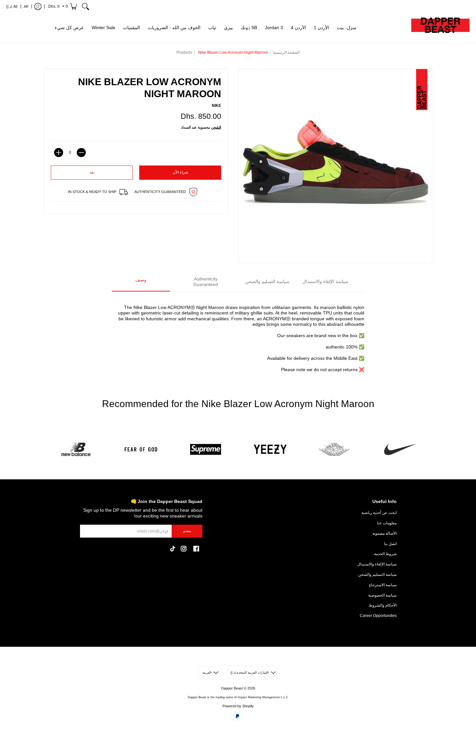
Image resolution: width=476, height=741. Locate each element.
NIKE (216, 105)
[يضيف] (58, 152)
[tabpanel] (238, 335)
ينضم (187, 531)
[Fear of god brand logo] (141, 449)
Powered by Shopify (238, 706)
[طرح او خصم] (81, 152)
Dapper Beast (232, 688)
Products (184, 52)
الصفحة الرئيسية (286, 52)
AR (26, 6)
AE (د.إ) (12, 6)
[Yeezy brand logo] (270, 449)
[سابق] (119, 282)
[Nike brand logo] (400, 449)
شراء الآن (180, 172)
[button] (62, 6)
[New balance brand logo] (76, 449)
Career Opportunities (378, 615)
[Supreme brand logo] (205, 449)
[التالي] (356, 282)
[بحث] (85, 6)
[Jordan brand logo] (335, 449)
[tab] (141, 282)
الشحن (216, 127)
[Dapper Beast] (440, 28)
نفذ (91, 172)
